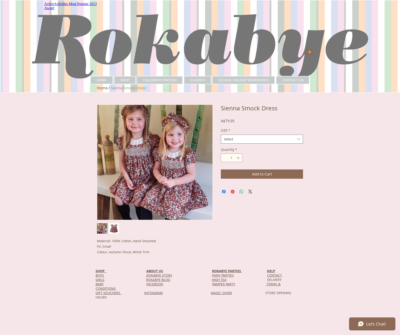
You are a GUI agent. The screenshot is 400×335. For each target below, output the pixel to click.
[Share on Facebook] (224, 191)
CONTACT (274, 275)
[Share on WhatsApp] (241, 191)
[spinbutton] (231, 158)
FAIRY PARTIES (223, 275)
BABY (100, 284)
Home (102, 88)
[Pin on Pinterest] (232, 191)
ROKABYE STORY (159, 275)
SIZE (225, 130)
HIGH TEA (219, 280)
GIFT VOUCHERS (109, 293)
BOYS (100, 275)
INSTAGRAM (153, 293)
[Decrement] (224, 158)
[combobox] (262, 139)
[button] (310, 50)
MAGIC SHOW (221, 293)
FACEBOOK (154, 284)
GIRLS (100, 280)
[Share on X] (250, 191)
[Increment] (238, 158)
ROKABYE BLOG (158, 280)
